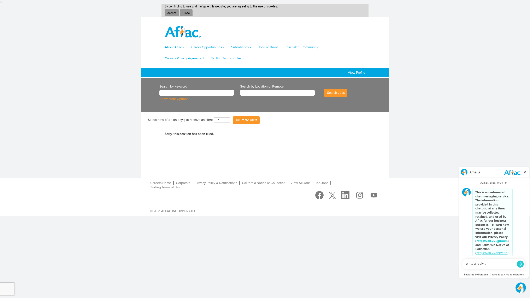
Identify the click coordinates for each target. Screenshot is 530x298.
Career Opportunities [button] (207, 47)
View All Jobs (300, 183)
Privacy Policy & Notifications (216, 183)
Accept (171, 13)
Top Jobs (321, 183)
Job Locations (268, 47)
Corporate (183, 183)
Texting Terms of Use (226, 58)
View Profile (356, 72)
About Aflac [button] (174, 47)
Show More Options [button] (174, 99)
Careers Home (160, 183)
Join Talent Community (301, 47)
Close (186, 13)
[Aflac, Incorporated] (183, 32)
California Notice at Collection (263, 183)
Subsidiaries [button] (240, 47)
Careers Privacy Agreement (184, 58)
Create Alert (247, 120)
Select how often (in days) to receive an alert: (180, 120)
